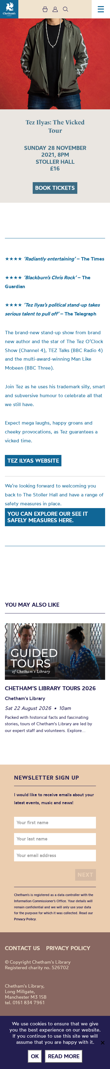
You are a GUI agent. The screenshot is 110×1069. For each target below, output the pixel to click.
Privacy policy (68, 948)
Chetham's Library (9, 9)
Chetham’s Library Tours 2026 (50, 688)
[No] (102, 1043)
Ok (35, 1056)
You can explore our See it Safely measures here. (47, 517)
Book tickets (55, 187)
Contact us (22, 948)
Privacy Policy (25, 919)
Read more (63, 1056)
